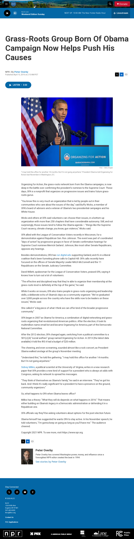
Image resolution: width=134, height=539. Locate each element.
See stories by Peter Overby (51, 461)
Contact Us (9, 517)
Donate (123, 4)
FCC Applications (11, 522)
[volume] (15, 13)
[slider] (19, 13)
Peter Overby (21, 72)
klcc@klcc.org (10, 513)
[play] (7, 13)
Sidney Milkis (28, 367)
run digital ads (64, 255)
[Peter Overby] (27, 456)
